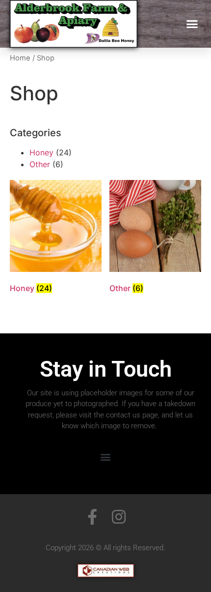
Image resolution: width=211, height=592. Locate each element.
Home (20, 58)
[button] (192, 24)
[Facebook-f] (92, 517)
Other (39, 164)
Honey (41, 152)
